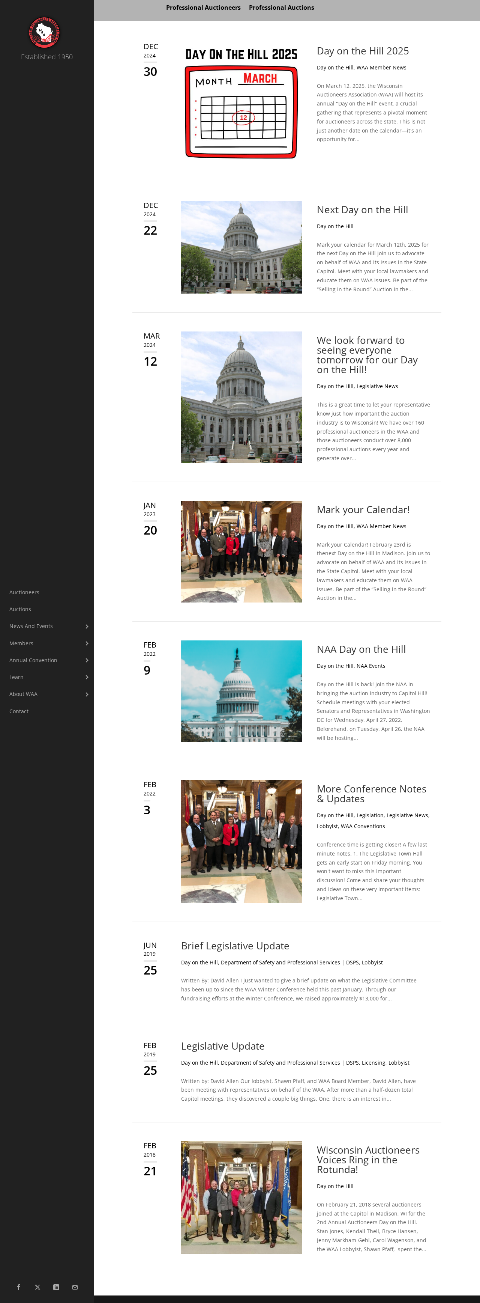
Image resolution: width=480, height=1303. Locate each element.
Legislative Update (223, 1046)
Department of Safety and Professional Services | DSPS (290, 962)
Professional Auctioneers (203, 8)
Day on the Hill (335, 67)
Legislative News (377, 386)
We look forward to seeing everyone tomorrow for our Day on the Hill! (367, 354)
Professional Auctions (281, 8)
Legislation (370, 815)
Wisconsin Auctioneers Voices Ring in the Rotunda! (368, 1159)
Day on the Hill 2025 (363, 50)
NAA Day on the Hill (361, 649)
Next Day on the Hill (362, 209)
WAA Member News (381, 67)
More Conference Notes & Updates (371, 793)
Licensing (374, 1062)
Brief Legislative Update (235, 945)
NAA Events (371, 665)
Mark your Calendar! (363, 509)
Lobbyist (327, 826)
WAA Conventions (363, 826)
